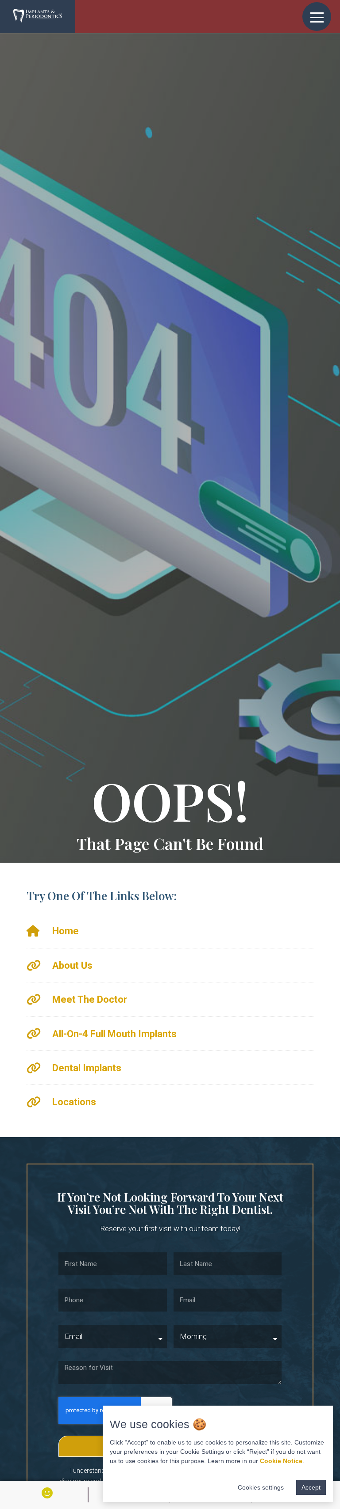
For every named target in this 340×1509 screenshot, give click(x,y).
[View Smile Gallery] (47, 1492)
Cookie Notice (281, 1460)
